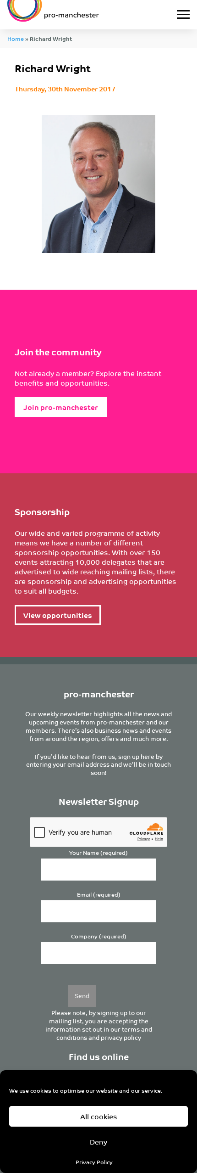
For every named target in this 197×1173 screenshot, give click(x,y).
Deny (98, 1141)
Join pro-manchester (60, 407)
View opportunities (57, 615)
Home (15, 38)
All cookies (98, 1116)
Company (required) (98, 936)
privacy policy (121, 1037)
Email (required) (98, 894)
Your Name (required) (98, 853)
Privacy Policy (94, 1162)
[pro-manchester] (73, 14)
